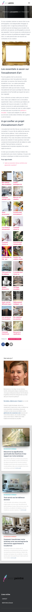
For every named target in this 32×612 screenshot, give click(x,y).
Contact (4, 599)
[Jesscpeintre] (8, 3)
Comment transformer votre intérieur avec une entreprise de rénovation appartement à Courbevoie (16, 542)
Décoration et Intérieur (10, 449)
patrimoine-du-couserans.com (12, 413)
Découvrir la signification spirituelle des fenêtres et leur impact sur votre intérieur (15, 454)
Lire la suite (18, 468)
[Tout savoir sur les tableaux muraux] (16, 482)
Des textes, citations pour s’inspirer (13, 401)
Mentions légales (7, 603)
